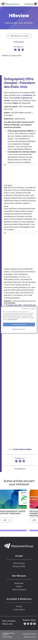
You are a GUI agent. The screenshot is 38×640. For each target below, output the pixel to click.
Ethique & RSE (19, 566)
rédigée (15, 103)
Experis (19, 586)
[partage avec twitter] (23, 50)
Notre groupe (19, 563)
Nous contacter (9, 621)
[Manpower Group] (10, 4)
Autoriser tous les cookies (19, 324)
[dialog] (19, 320)
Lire (5, 520)
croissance (27, 95)
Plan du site (7, 624)
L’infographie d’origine (22, 449)
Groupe (19, 555)
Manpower (19, 583)
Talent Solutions (19, 589)
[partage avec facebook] (15, 50)
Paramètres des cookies (18, 329)
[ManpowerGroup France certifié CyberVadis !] (13, 500)
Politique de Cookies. (12, 319)
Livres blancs (19, 609)
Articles (19, 606)
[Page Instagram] (28, 624)
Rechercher (30, 4)
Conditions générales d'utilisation (8, 633)
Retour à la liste (19, 36)
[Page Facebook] (25, 624)
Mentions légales (7, 637)
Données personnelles (29, 634)
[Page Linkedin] (31, 624)
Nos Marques (19, 575)
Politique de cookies (30, 637)
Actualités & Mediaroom (19, 599)
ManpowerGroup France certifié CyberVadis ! (13, 512)
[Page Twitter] (34, 624)
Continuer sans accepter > (29, 308)
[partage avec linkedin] (19, 50)
